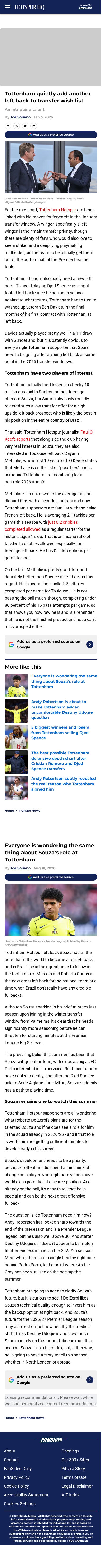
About (9, 1450)
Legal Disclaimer (77, 1486)
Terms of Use (74, 1477)
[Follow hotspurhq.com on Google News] (89, 644)
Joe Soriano (20, 117)
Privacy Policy (17, 1477)
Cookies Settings (20, 1503)
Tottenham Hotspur (57, 209)
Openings (70, 1450)
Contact (11, 1459)
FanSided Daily (18, 1468)
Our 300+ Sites (75, 1459)
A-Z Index (70, 1494)
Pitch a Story (73, 1468)
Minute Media (27, 1515)
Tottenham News (31, 1418)
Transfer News (29, 810)
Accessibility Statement (26, 1494)
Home (9, 810)
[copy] (33, 126)
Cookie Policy (16, 1486)
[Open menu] (7, 7)
